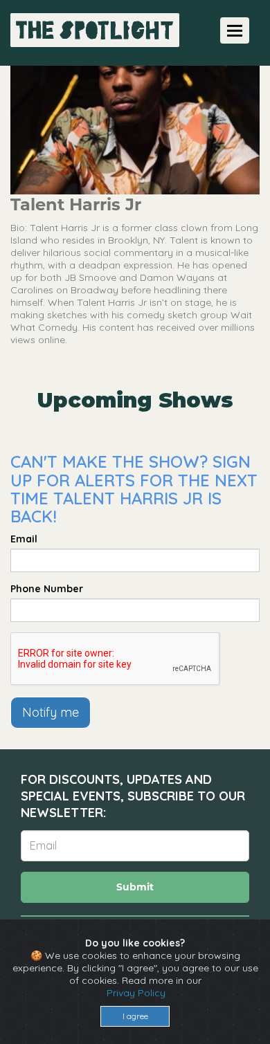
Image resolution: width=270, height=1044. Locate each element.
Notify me (50, 712)
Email (23, 539)
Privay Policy (136, 993)
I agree (135, 1016)
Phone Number (46, 589)
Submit (135, 887)
